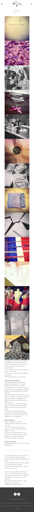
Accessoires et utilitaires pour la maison (10, 503)
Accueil (14, 12)
